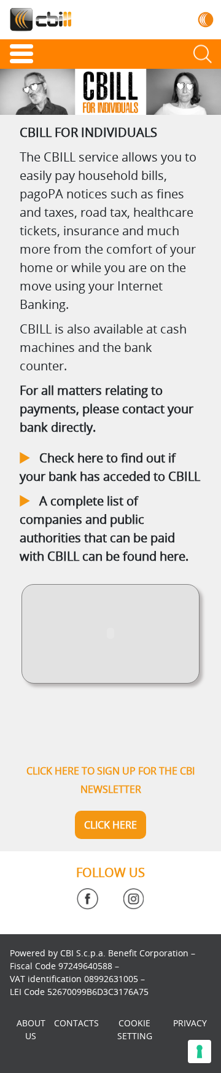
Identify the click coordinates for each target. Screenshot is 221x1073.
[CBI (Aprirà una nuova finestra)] (206, 19)
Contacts (76, 1023)
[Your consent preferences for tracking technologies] (199, 1051)
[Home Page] (40, 19)
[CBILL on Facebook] (87, 899)
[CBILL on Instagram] (133, 899)
